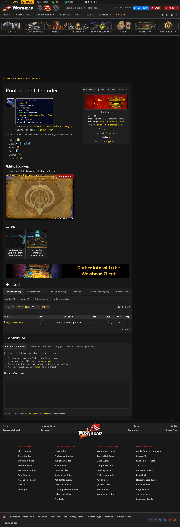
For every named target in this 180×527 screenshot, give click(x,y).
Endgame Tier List (145, 460)
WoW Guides (24, 446)
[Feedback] (171, 15)
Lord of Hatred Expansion (149, 451)
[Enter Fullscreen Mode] (162, 15)
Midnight (22, 489)
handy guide (45, 361)
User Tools (28, 516)
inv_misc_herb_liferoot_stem (109, 124)
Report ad (174, 421)
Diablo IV (92, 2)
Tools (136, 426)
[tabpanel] (67, 318)
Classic (44, 2)
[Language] (176, 15)
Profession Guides (27, 470)
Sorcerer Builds (143, 494)
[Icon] (10, 102)
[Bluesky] (160, 520)
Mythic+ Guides (26, 465)
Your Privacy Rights (73, 516)
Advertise (55, 516)
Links (112, 89)
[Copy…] (119, 307)
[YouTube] (170, 520)
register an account (40, 413)
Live (40, 8)
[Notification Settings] (167, 15)
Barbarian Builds (144, 470)
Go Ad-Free (122, 15)
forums (38, 367)
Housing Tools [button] (23, 15)
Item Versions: (22, 126)
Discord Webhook (45, 15)
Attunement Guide (106, 451)
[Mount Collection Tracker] (67, 271)
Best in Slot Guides (106, 456)
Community (105, 15)
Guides (90, 15)
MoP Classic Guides (65, 446)
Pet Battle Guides (63, 480)
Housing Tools (48, 426)
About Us (42, 516)
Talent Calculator (27, 480)
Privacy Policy (124, 516)
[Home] (18, 7)
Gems (27, 78)
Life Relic (36, 78)
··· (78, 2)
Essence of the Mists (31, 112)
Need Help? (14, 516)
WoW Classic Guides (107, 446)
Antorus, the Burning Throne (42, 171)
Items (19, 78)
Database (65, 15)
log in (29, 413)
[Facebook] (165, 520)
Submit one (111, 133)
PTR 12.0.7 (55, 8)
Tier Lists (23, 484)
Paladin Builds (143, 484)
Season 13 (141, 456)
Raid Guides (24, 475)
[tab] (13, 291)
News (7, 15)
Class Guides (24, 451)
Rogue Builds (142, 489)
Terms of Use (10, 523)
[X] (155, 520)
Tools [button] (78, 15)
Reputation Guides (64, 475)
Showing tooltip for (24, 129)
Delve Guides (24, 456)
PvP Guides (102, 480)
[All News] (6, 2)
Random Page (94, 516)
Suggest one (111, 141)
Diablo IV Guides (145, 446)
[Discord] (150, 520)
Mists (70, 2)
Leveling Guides (26, 460)
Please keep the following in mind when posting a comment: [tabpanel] (37, 383)
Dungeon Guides (63, 460)
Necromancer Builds (146, 480)
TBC (58, 2)
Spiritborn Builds (144, 499)
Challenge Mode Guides (66, 489)
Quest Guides (61, 470)
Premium (109, 516)
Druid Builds (142, 475)
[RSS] (175, 520)
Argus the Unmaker (15, 322)
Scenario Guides (63, 484)
